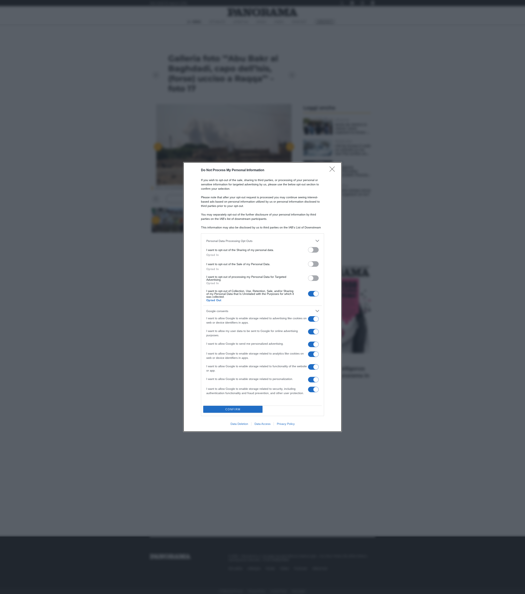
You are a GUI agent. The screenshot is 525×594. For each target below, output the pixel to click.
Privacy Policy (286, 423)
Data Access (262, 423)
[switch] (313, 250)
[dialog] (262, 297)
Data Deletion (239, 423)
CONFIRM (233, 409)
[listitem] (262, 241)
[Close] (333, 170)
